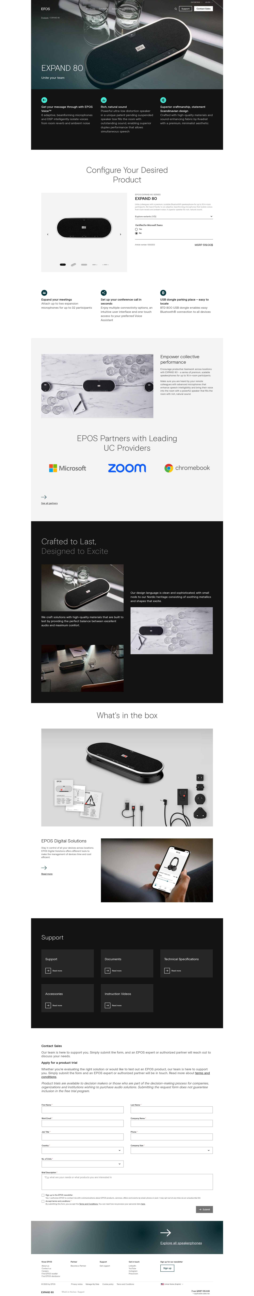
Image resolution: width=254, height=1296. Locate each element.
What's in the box (69, 1292)
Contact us (46, 1269)
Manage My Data (92, 1284)
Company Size (137, 1146)
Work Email (46, 1118)
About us (45, 1266)
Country (45, 1146)
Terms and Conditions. (88, 1204)
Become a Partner (78, 1266)
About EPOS (130, 9)
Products (90, 9)
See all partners (49, 503)
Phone (133, 1132)
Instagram (133, 1271)
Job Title (45, 1132)
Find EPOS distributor (51, 1276)
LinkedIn (132, 1266)
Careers (45, 1271)
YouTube (132, 1269)
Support (81, 1292)
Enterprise (195, 2)
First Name (46, 1105)
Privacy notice (76, 1284)
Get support (105, 1266)
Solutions (103, 9)
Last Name (135, 1105)
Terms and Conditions (125, 1284)
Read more (47, 874)
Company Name (138, 1118)
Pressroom (133, 1274)
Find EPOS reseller (50, 1274)
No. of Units (47, 1159)
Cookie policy (107, 1284)
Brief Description (49, 1173)
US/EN (209, 3)
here (143, 1204)
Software (116, 9)
